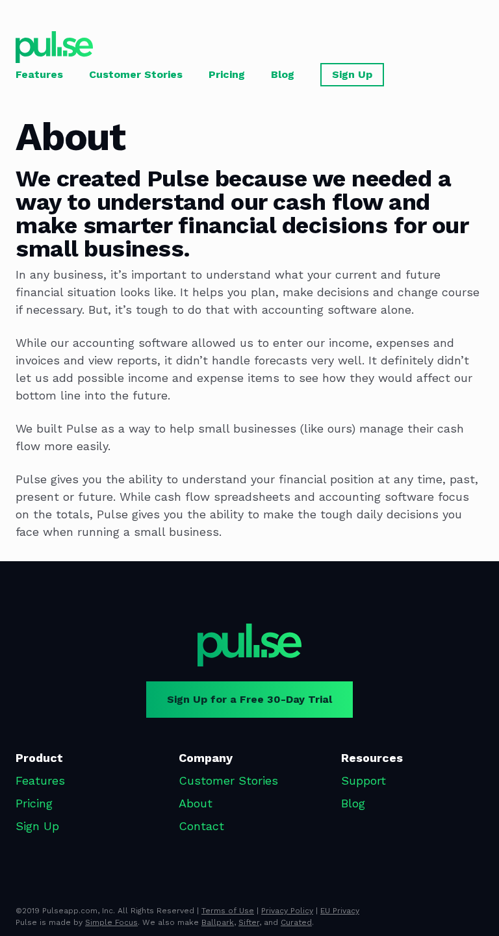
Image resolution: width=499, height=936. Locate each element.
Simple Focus (111, 922)
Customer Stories (136, 74)
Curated (296, 922)
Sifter (248, 922)
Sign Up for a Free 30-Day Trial (249, 699)
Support (363, 780)
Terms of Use (227, 910)
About (195, 803)
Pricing (227, 74)
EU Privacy (339, 910)
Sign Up (352, 74)
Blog (282, 74)
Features (39, 74)
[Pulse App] (249, 645)
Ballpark (217, 922)
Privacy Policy (287, 910)
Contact (201, 826)
